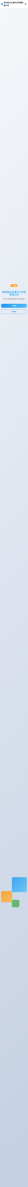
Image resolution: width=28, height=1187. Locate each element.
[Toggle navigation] (25, 4)
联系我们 (14, 312)
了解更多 (14, 306)
